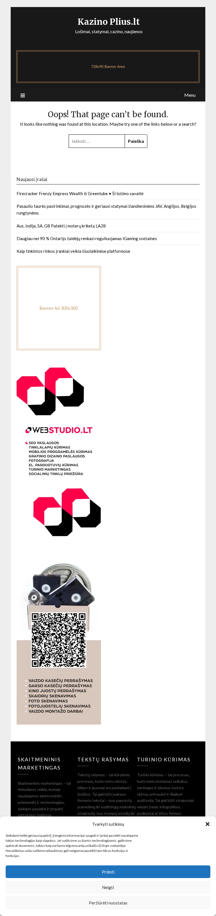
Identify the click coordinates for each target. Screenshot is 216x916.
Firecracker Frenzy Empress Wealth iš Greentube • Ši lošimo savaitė (80, 193)
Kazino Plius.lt (109, 21)
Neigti (108, 887)
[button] (207, 824)
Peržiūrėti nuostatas (108, 902)
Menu (189, 95)
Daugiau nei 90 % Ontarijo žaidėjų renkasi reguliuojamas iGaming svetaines (87, 238)
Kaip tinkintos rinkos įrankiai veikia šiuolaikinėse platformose (73, 251)
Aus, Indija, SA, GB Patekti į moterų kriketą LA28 (61, 225)
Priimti (108, 871)
